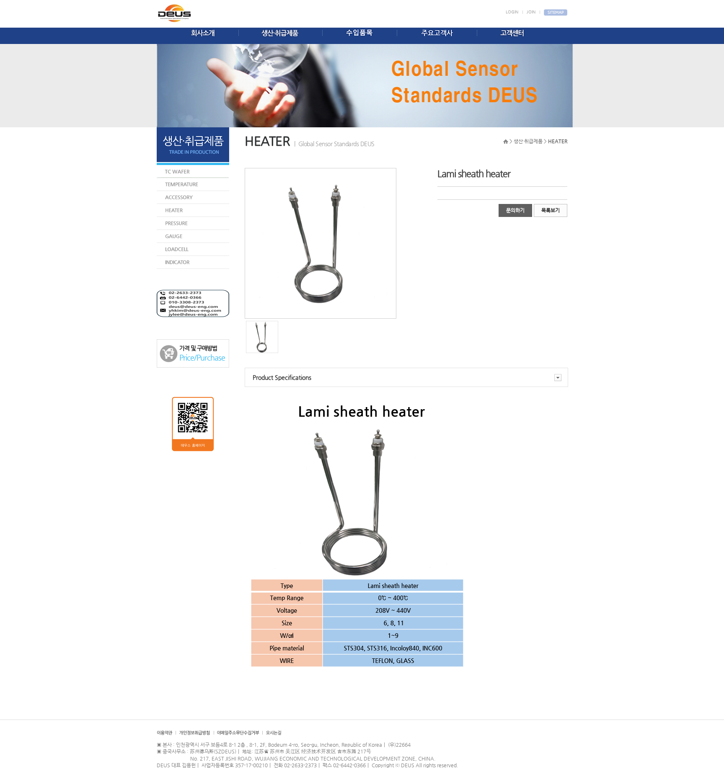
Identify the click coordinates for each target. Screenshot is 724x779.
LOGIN (512, 12)
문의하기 (515, 210)
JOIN (531, 12)
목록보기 (550, 210)
